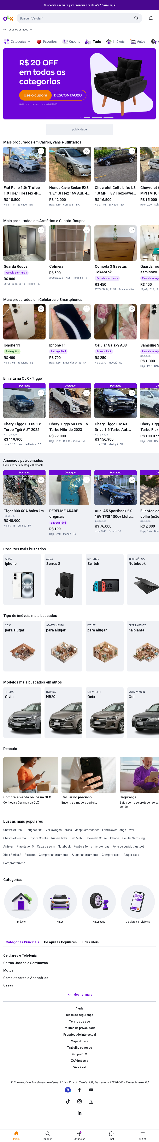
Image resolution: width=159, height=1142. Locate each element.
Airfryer (8, 846)
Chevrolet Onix (12, 830)
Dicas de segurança (79, 1015)
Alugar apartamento (85, 854)
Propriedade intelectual (79, 1034)
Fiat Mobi (76, 838)
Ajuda (79, 1008)
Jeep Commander (87, 830)
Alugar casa (131, 854)
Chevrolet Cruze (96, 838)
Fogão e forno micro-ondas (91, 846)
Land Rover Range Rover (118, 830)
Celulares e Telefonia (20, 955)
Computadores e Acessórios (25, 978)
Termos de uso (79, 1021)
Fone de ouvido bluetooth (129, 846)
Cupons (74, 42)
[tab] (22, 942)
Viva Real (79, 1067)
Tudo (97, 41)
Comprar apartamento (54, 854)
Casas (8, 985)
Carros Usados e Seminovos (25, 963)
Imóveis (119, 42)
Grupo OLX (79, 1054)
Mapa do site (79, 1041)
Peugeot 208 (34, 830)
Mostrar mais (82, 994)
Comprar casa (111, 854)
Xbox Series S (12, 854)
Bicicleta (30, 854)
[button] (79, 18)
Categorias (18, 42)
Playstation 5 (25, 846)
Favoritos (50, 42)
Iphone (114, 838)
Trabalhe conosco (79, 1047)
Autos (141, 42)
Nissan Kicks (59, 838)
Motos (8, 970)
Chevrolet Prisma (14, 838)
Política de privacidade (79, 1028)
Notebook (64, 846)
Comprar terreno (14, 863)
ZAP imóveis (79, 1060)
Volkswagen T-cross (59, 830)
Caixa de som (46, 846)
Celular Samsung (133, 838)
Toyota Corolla (38, 838)
